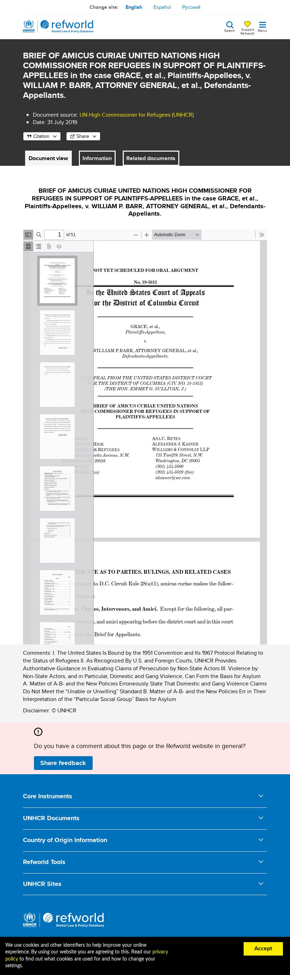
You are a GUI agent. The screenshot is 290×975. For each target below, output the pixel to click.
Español (162, 7)
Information (97, 158)
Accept (263, 948)
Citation (41, 136)
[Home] (58, 26)
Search (229, 30)
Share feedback (63, 762)
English (134, 7)
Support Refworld (247, 31)
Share (82, 136)
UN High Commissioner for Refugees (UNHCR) (137, 115)
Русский (191, 7)
